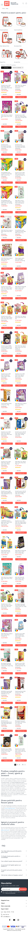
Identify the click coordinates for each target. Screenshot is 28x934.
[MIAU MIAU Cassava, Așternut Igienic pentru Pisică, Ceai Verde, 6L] (21, 192)
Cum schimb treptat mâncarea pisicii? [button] (11, 861)
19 (22, 764)
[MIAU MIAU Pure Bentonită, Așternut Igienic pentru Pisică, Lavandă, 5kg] (21, 542)
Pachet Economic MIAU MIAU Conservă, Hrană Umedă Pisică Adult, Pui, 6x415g (20, 174)
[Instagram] (18, 920)
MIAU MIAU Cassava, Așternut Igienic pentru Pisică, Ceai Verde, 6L (19, 202)
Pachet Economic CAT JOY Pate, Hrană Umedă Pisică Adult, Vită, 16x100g (20, 492)
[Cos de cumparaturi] (26, 3)
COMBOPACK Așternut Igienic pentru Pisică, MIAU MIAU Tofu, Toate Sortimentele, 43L (6, 522)
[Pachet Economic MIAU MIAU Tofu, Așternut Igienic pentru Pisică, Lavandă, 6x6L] (21, 107)
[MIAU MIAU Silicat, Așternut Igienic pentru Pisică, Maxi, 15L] (7, 222)
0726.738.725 (6, 914)
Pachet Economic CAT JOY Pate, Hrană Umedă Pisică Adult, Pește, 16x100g (20, 433)
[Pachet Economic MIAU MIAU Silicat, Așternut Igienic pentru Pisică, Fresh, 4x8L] (7, 77)
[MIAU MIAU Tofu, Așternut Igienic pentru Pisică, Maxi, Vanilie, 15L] (21, 338)
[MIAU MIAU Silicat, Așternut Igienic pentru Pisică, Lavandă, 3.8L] (7, 625)
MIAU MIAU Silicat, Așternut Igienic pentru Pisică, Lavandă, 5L (20, 405)
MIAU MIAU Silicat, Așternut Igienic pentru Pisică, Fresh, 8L (6, 116)
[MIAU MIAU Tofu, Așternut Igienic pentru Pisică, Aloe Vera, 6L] (21, 453)
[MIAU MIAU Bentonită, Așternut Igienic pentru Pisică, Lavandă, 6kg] (21, 569)
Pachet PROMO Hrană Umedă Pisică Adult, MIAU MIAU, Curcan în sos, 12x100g (6, 174)
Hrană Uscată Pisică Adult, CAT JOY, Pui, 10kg (6, 404)
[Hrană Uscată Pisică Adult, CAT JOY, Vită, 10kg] (21, 683)
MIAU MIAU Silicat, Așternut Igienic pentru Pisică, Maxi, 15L (6, 231)
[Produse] (2, 4)
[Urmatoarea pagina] (25, 765)
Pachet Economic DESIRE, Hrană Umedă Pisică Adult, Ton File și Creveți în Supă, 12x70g (6, 347)
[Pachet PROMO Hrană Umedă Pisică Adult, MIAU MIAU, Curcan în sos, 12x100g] (7, 164)
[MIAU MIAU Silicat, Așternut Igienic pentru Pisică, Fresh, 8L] (7, 107)
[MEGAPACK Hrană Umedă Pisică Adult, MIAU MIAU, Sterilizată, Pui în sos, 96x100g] (7, 683)
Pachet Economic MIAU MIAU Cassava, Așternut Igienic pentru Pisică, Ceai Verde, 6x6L (20, 750)
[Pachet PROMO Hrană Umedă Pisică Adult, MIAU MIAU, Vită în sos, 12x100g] (7, 192)
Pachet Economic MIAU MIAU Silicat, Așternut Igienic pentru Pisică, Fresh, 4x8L (6, 86)
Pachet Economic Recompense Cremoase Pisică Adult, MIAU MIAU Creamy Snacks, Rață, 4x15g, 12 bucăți (6, 146)
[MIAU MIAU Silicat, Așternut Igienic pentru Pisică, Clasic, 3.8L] (7, 569)
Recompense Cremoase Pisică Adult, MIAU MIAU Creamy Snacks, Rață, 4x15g (7, 664)
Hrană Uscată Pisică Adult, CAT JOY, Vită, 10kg (20, 692)
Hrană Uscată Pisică (4, 30)
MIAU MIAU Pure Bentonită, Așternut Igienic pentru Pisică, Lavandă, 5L (20, 288)
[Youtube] (14, 920)
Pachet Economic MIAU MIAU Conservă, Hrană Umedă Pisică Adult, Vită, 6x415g (20, 664)
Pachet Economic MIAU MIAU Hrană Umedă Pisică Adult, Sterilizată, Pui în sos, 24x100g (6, 492)
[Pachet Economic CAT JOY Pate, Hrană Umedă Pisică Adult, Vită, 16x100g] (21, 483)
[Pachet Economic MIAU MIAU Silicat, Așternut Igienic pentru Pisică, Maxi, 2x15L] (7, 424)
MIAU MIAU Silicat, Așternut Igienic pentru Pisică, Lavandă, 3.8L (6, 635)
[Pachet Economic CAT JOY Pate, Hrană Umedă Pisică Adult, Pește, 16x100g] (21, 424)
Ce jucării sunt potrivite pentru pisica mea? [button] (11, 870)
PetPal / (4, 8)
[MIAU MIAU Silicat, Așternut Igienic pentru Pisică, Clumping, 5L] (7, 250)
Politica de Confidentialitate (10, 893)
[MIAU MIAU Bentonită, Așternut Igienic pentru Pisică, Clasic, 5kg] (7, 542)
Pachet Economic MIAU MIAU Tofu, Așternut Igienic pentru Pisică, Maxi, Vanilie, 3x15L (6, 317)
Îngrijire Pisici (2, 62)
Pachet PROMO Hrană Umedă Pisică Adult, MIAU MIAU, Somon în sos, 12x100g (20, 231)
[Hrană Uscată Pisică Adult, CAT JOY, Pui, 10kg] (7, 395)
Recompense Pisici (18, 46)
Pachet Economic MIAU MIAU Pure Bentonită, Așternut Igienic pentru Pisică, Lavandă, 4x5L (6, 375)
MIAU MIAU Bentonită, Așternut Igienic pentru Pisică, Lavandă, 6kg (19, 578)
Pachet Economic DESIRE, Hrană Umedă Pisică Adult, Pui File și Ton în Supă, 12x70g (6, 750)
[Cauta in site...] (23, 3)
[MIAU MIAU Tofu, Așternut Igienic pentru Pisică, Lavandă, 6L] (21, 77)
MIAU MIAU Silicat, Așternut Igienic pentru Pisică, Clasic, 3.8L (6, 578)
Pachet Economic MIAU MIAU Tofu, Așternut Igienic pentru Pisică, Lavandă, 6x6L (21, 116)
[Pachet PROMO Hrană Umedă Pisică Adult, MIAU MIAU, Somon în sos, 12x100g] (21, 222)
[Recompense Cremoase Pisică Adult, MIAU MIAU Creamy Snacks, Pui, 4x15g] (21, 596)
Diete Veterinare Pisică (4, 46)
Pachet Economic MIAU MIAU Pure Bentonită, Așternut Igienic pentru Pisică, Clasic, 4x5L (20, 635)
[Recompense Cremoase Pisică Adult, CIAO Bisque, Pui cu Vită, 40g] (21, 713)
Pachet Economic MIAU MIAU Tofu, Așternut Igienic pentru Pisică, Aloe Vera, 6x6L (6, 605)
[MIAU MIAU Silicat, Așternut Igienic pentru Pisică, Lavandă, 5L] (21, 395)
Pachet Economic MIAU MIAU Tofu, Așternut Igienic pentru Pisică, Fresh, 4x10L (6, 288)
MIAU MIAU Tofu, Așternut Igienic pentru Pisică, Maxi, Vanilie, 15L (20, 347)
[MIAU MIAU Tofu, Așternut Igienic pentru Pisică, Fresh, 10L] (21, 308)
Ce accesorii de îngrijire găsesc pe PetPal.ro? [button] (11, 865)
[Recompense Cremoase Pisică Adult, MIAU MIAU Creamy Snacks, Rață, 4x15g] (7, 655)
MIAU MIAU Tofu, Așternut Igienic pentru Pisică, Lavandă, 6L (20, 86)
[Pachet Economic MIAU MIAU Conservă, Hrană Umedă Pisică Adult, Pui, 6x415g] (21, 164)
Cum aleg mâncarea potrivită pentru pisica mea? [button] (11, 851)
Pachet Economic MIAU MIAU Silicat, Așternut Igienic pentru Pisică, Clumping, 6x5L (6, 463)
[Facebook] (10, 920)
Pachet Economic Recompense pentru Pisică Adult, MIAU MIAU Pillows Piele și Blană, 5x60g (6, 722)
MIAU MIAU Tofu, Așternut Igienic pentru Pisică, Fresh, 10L (20, 317)
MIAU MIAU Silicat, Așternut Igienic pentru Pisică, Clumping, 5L (6, 259)
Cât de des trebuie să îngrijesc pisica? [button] (12, 875)
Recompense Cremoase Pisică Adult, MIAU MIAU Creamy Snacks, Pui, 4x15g (20, 605)
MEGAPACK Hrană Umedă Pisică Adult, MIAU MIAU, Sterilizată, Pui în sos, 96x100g (6, 692)
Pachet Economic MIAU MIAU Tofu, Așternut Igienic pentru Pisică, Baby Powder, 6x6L (20, 522)
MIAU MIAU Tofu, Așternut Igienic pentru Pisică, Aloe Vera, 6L (20, 463)
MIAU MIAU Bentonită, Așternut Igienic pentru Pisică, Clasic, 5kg (5, 552)
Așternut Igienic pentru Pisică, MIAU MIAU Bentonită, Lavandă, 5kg (20, 259)
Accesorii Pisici (17, 62)
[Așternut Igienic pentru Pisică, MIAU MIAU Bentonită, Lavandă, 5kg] (21, 250)
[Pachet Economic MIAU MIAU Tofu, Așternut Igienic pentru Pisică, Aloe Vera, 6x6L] (7, 596)
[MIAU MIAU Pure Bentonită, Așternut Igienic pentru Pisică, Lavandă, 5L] (21, 278)
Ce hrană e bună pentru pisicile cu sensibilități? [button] (10, 856)
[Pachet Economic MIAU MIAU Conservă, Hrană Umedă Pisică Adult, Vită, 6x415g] (21, 655)
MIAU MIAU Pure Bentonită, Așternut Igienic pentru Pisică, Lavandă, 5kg (20, 552)
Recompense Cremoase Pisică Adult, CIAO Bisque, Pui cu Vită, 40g (20, 722)
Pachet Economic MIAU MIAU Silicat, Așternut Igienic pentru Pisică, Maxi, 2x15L (6, 433)
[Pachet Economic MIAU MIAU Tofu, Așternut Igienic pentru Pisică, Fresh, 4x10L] (7, 278)
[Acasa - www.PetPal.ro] (11, 3)
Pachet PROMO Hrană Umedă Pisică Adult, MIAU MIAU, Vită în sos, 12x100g (6, 202)
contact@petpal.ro (6, 916)
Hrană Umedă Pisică (18, 30)
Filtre (7, 67)
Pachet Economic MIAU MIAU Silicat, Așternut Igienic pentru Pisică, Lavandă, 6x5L (20, 375)
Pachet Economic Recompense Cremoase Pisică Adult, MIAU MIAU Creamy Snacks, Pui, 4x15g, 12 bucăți (20, 146)
